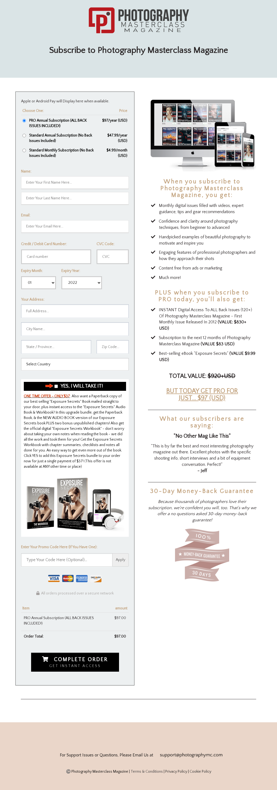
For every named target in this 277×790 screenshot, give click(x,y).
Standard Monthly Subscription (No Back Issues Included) (61, 153)
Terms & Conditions (147, 771)
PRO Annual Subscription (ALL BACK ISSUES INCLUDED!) (58, 123)
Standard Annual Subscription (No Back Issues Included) (60, 138)
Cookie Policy (200, 771)
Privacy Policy (176, 771)
